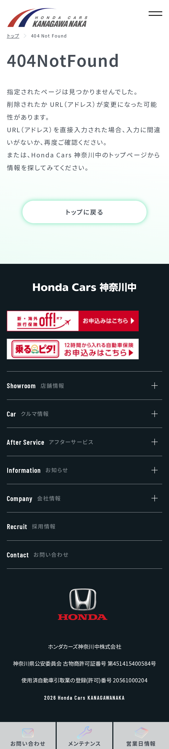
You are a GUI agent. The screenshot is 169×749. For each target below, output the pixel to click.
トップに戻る (84, 211)
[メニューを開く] (155, 13)
